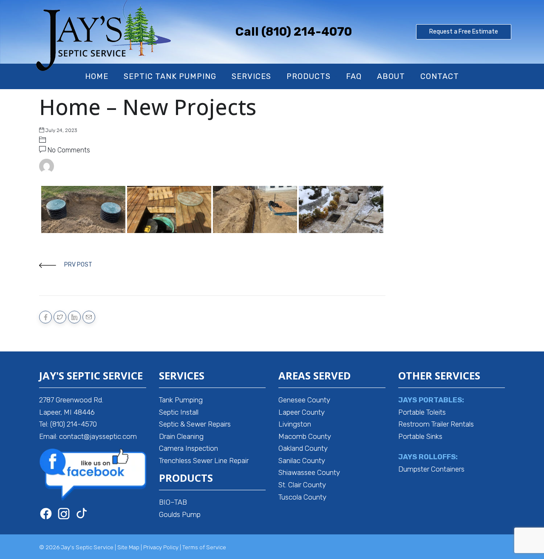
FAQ (354, 76)
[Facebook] (46, 513)
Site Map (128, 547)
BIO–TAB (173, 502)
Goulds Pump (180, 514)
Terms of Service (204, 547)
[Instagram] (64, 513)
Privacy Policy (160, 547)
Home (96, 76)
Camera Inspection (188, 448)
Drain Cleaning (181, 436)
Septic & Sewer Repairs (195, 424)
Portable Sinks (420, 436)
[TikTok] (81, 513)
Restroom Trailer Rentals (436, 424)
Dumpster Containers (431, 469)
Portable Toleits (422, 412)
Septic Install (178, 412)
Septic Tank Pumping (170, 76)
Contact (439, 76)
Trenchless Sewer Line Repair (204, 460)
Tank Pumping (181, 400)
